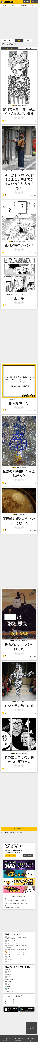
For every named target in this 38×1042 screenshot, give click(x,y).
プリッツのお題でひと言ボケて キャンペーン (16, 903)
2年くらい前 (32, 713)
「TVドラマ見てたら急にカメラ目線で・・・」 (18, 949)
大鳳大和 (9, 972)
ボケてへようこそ (28, 855)
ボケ (19, 40)
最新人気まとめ (18, 1040)
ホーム (4, 5)
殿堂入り (5, 1040)
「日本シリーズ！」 (12, 941)
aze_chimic (10, 979)
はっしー (9, 981)
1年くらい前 (33, 121)
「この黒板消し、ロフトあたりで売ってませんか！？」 (18, 946)
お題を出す (24, 5)
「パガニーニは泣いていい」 (14, 943)
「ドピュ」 (9, 956)
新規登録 (26, 1)
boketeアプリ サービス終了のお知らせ (15, 896)
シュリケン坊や (11, 991)
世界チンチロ (7, 40)
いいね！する (11, 1000)
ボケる (14, 5)
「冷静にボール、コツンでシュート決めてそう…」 (19, 952)
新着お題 (29, 1040)
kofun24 (9, 986)
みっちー (9, 976)
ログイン (34, 1)
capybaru (9, 984)
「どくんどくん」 (11, 961)
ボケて (2, 832)
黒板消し (9, 988)
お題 (28, 40)
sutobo (9, 974)
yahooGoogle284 (14, 832)
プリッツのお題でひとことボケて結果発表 (15, 899)
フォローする (10, 1002)
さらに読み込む (19, 828)
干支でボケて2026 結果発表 (12, 906)
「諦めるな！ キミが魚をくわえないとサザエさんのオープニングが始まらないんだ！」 (20, 937)
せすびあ (9, 969)
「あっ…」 (9, 959)
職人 (7, 832)
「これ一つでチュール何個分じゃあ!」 (16, 954)
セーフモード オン (10, 855)
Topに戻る (31, 1028)
